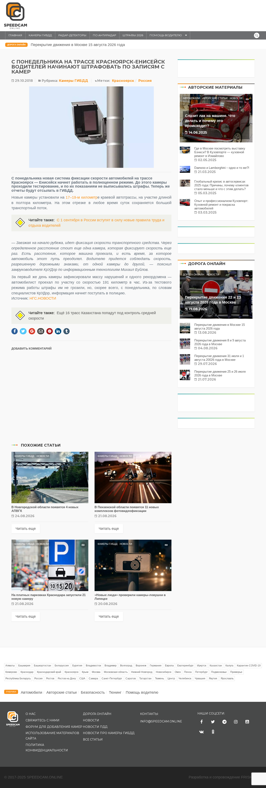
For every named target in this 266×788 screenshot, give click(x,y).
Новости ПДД (95, 727)
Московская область (116, 672)
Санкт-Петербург (112, 678)
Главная (15, 35)
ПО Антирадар (104, 35)
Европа (169, 665)
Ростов (50, 678)
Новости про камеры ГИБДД (108, 733)
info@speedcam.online (161, 721)
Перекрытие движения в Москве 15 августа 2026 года (78, 45)
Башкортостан (42, 665)
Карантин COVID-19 (249, 665)
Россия (145, 81)
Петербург (201, 672)
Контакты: (149, 714)
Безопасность (93, 692)
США (82, 678)
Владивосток (93, 665)
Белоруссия (62, 665)
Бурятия (77, 665)
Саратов (131, 678)
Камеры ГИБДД (40, 35)
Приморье (236, 672)
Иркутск (201, 665)
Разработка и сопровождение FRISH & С (225, 777)
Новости (43, 456)
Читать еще (26, 529)
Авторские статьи (215, 98)
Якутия (213, 678)
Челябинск (185, 678)
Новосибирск (163, 672)
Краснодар (27, 672)
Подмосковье (219, 672)
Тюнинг (115, 692)
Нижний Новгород (141, 672)
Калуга (229, 665)
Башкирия (24, 665)
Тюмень (159, 678)
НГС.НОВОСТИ (43, 298)
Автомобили (191, 98)
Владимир (111, 665)
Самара (93, 678)
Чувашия (200, 678)
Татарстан (145, 678)
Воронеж (141, 665)
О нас (31, 714)
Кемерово (11, 672)
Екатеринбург (185, 665)
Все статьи (93, 739)
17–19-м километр (81, 197)
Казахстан (216, 665)
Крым (85, 672)
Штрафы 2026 (133, 35)
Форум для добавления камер (54, 727)
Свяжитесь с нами (42, 720)
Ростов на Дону (67, 678)
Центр (171, 678)
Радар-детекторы (72, 35)
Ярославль (227, 678)
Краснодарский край (49, 672)
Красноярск (123, 81)
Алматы (10, 665)
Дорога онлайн (16, 45)
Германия (155, 665)
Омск (178, 672)
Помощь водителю (166, 35)
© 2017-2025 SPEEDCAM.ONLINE (33, 777)
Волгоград (126, 665)
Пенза (188, 672)
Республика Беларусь (18, 678)
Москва (96, 672)
